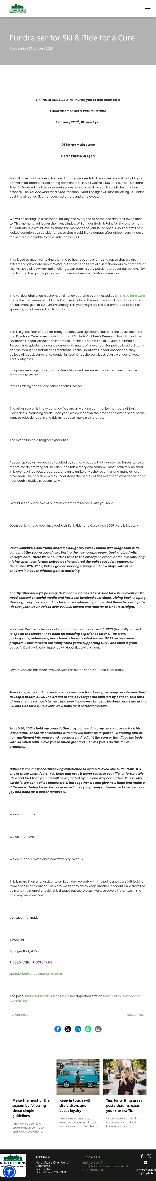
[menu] (148, 8)
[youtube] (145, 1163)
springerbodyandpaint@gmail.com (36, 973)
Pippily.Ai (148, 1173)
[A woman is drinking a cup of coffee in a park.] (124, 1077)
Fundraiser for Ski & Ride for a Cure (49, 996)
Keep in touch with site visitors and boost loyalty (75, 1105)
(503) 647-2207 (92, 1163)
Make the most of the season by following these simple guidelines (31, 1108)
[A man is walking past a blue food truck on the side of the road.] (78, 1077)
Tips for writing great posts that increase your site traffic (124, 1105)
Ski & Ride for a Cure (130, 295)
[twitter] (149, 1157)
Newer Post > (136, 1015)
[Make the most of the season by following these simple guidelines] (31, 1077)
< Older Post (19, 1015)
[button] (9, 1171)
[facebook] (141, 1157)
